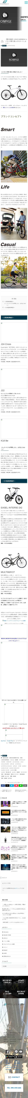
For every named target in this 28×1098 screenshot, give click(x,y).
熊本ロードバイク (14, 774)
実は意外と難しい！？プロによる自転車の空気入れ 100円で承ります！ (13, 909)
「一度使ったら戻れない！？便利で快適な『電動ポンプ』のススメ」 (13, 905)
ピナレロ (15, 766)
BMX (21, 757)
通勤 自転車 (13, 776)
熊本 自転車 (7, 774)
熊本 (2, 774)
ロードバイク (24, 772)
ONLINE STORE (7, 935)
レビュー (5, 947)
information (5, 932)
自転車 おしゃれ (5, 776)
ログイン (16, 888)
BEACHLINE (5, 757)
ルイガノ (24, 766)
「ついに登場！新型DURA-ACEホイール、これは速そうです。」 (14, 918)
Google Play (10, 740)
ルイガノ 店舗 (13, 770)
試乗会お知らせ (6, 956)
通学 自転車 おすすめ (6, 778)
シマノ (22, 761)
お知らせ (5, 938)
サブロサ (3, 761)
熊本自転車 (22, 774)
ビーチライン (18, 764)
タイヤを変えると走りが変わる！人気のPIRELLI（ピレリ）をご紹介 (13, 914)
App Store (3, 740)
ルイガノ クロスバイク (14, 768)
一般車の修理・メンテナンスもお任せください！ (13, 922)
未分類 (4, 953)
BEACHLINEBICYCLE (14, 757)
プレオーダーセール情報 (9, 944)
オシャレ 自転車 (14, 759)
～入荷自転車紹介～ (9, 301)
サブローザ (9, 761)
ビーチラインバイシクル (6, 766)
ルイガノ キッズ (4, 768)
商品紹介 (4, 45)
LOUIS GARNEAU (5, 759)
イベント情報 (6, 941)
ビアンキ (12, 764)
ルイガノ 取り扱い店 (6, 772)
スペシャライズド (5, 764)
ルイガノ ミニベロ (5, 770)
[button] (3, 785)
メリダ (19, 766)
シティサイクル (16, 761)
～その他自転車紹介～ (9, 307)
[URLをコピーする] (25, 785)
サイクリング (22, 759)
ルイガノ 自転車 (16, 772)
